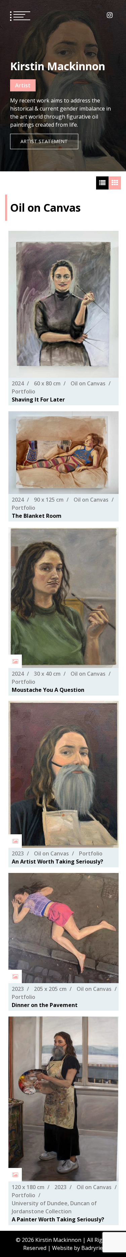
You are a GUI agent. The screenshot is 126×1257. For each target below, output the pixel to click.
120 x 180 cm (28, 1187)
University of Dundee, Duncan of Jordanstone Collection (54, 1207)
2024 (18, 383)
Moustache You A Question (48, 689)
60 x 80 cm (47, 383)
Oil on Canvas (88, 383)
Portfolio (23, 391)
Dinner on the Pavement (45, 1005)
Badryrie (92, 1248)
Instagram (109, 15)
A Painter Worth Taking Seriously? (58, 1219)
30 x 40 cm (47, 673)
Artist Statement (44, 141)
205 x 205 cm (50, 989)
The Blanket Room (36, 515)
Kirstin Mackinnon (57, 66)
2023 (18, 853)
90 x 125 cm (49, 499)
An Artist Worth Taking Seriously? (57, 861)
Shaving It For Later (38, 400)
